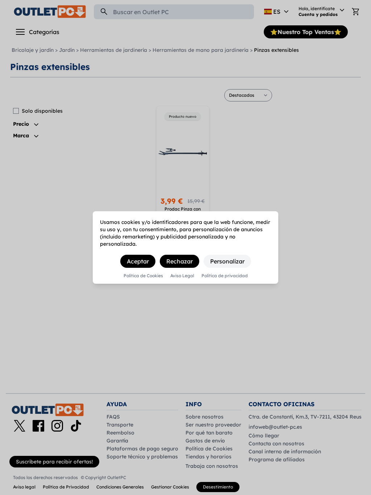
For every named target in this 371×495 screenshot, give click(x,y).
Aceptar (138, 261)
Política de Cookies (143, 276)
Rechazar (179, 261)
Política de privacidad (224, 276)
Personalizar (227, 261)
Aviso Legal (182, 276)
